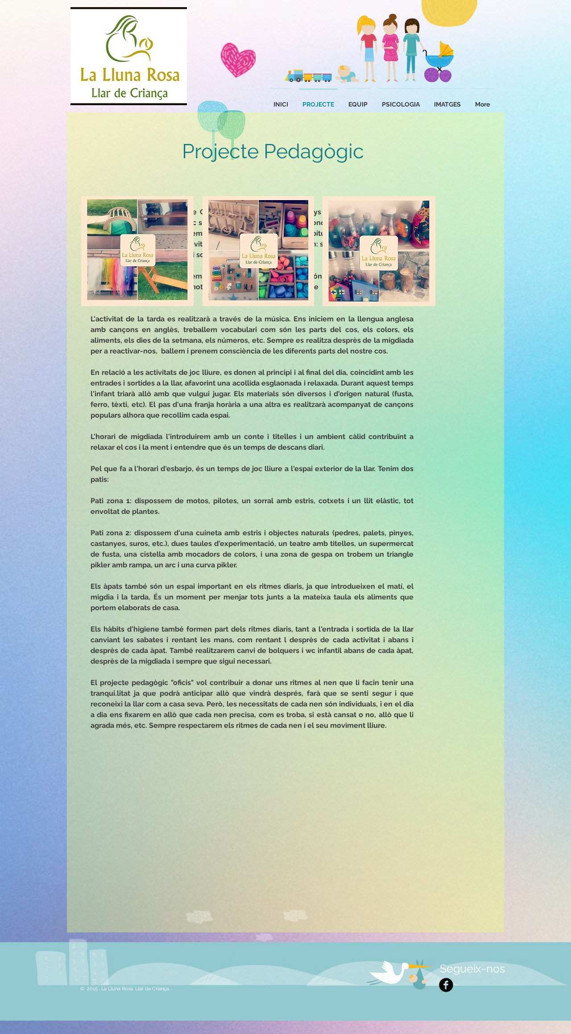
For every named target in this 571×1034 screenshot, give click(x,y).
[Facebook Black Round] (446, 985)
